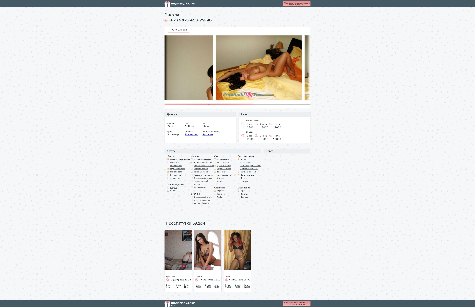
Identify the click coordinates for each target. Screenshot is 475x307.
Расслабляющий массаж (201, 182)
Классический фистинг (204, 197)
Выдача (173, 188)
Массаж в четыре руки (204, 175)
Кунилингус (175, 175)
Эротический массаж (203, 162)
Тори (227, 276)
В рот (242, 191)
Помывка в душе (247, 175)
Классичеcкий (223, 159)
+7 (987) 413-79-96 (191, 20)
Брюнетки (191, 134)
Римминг (244, 181)
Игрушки (221, 178)
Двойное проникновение (224, 173)
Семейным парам (248, 172)
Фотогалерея (179, 29)
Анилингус (175, 178)
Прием (173, 191)
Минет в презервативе (180, 159)
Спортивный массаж (203, 178)
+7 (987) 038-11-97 (209, 280)
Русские (207, 134)
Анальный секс (223, 162)
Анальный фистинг (202, 200)
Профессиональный (202, 159)
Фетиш (220, 181)
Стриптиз (221, 191)
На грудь (244, 194)
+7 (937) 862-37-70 (180, 280)
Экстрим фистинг (201, 203)
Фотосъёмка (245, 162)
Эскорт (243, 159)
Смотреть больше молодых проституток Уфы (297, 4)
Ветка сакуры (200, 187)
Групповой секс (224, 169)
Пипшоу (244, 178)
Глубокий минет (177, 169)
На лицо (244, 197)
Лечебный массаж (201, 172)
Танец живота (223, 194)
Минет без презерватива (176, 164)
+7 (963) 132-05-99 (239, 280)
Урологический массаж (204, 166)
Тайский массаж (201, 169)
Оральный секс (224, 166)
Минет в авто (176, 172)
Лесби (219, 197)
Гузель (198, 276)
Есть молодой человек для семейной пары (250, 167)
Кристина (170, 276)
